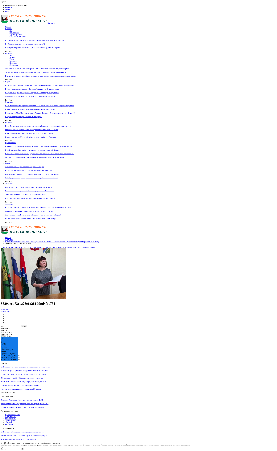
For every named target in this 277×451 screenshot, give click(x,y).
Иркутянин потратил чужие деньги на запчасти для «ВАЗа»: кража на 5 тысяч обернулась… (39, 146)
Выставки (13, 61)
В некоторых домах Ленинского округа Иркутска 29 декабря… (24, 374)
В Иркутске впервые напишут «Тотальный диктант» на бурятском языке (32, 89)
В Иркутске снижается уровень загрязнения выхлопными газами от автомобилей (35, 40)
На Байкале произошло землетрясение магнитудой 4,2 (25, 44)
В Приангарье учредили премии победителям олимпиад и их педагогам (32, 93)
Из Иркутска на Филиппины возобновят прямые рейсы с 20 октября (30, 218)
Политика (9, 122)
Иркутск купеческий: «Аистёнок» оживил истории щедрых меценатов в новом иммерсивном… (40, 76)
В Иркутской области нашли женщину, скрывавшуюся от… (23, 432)
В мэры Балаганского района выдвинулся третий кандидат (22, 407)
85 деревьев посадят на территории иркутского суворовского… (24, 382)
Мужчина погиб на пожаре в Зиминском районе (19, 439)
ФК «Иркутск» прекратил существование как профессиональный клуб (31, 178)
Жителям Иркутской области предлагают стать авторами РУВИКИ (30, 96)
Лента (7, 9)
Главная (8, 27)
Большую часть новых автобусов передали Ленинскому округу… (25, 435)
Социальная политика (18, 36)
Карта (7, 11)
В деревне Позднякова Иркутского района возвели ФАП (22, 400)
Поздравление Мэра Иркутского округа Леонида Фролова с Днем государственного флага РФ (40, 113)
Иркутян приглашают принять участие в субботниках (21, 389)
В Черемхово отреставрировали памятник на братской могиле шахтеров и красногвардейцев (39, 106)
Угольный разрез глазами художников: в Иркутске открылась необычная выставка (35, 72)
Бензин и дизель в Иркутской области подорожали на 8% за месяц (29, 191)
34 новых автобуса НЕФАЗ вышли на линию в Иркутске (22, 378)
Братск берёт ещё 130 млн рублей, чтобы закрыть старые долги (28, 187)
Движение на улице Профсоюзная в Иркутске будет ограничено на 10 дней (33, 215)
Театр (12, 59)
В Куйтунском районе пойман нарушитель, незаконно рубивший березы (32, 150)
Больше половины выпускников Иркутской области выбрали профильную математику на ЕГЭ (40, 85)
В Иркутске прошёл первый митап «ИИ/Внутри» (23, 117)
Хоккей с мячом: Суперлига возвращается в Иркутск (24, 167)
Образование (14, 33)
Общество (9, 102)
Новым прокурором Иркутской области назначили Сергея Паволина (30, 137)
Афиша (12, 57)
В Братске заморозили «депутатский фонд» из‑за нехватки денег (29, 133)
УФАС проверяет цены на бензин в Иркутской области (25, 194)
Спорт (7, 163)
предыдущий (5, 311)
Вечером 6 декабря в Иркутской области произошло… (21, 385)
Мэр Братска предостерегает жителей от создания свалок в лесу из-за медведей (34, 157)
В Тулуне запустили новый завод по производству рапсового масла (30, 198)
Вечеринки (14, 65)
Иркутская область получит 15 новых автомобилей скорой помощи (30, 109)
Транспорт (9, 204)
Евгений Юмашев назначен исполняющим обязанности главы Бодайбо (31, 130)
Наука (7, 82)
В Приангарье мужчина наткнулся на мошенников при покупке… (25, 367)
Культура (8, 53)
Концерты (13, 63)
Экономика (9, 183)
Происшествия (10, 143)
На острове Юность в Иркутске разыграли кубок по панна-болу (28, 170)
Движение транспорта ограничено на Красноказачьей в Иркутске (29, 211)
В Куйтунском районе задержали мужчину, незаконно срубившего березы (32, 48)
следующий (5, 309)
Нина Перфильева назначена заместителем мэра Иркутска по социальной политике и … (38, 126)
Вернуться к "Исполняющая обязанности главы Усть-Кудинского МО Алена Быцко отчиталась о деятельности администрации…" (49, 247)
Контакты (8, 7)
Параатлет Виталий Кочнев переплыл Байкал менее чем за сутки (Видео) (32, 174)
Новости (8, 29)
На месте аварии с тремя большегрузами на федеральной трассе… (25, 370)
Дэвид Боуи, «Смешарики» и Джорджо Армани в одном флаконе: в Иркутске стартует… (38, 69)
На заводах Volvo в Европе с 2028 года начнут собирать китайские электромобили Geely (38, 207)
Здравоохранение (16, 35)
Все (11, 31)
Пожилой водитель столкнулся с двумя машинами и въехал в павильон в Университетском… (39, 154)
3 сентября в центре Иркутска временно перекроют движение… (24, 404)
